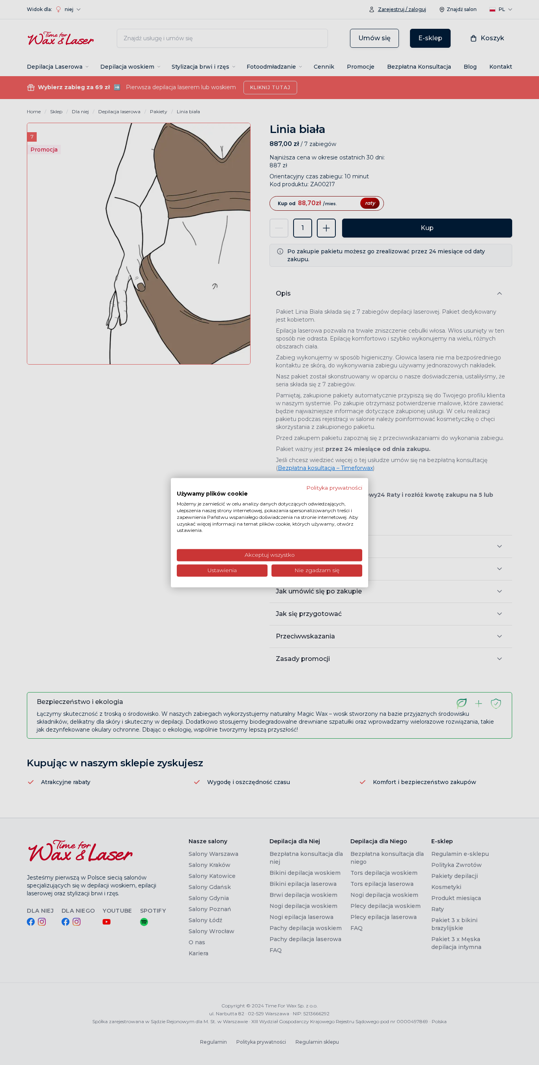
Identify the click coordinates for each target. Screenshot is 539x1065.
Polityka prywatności (334, 488)
